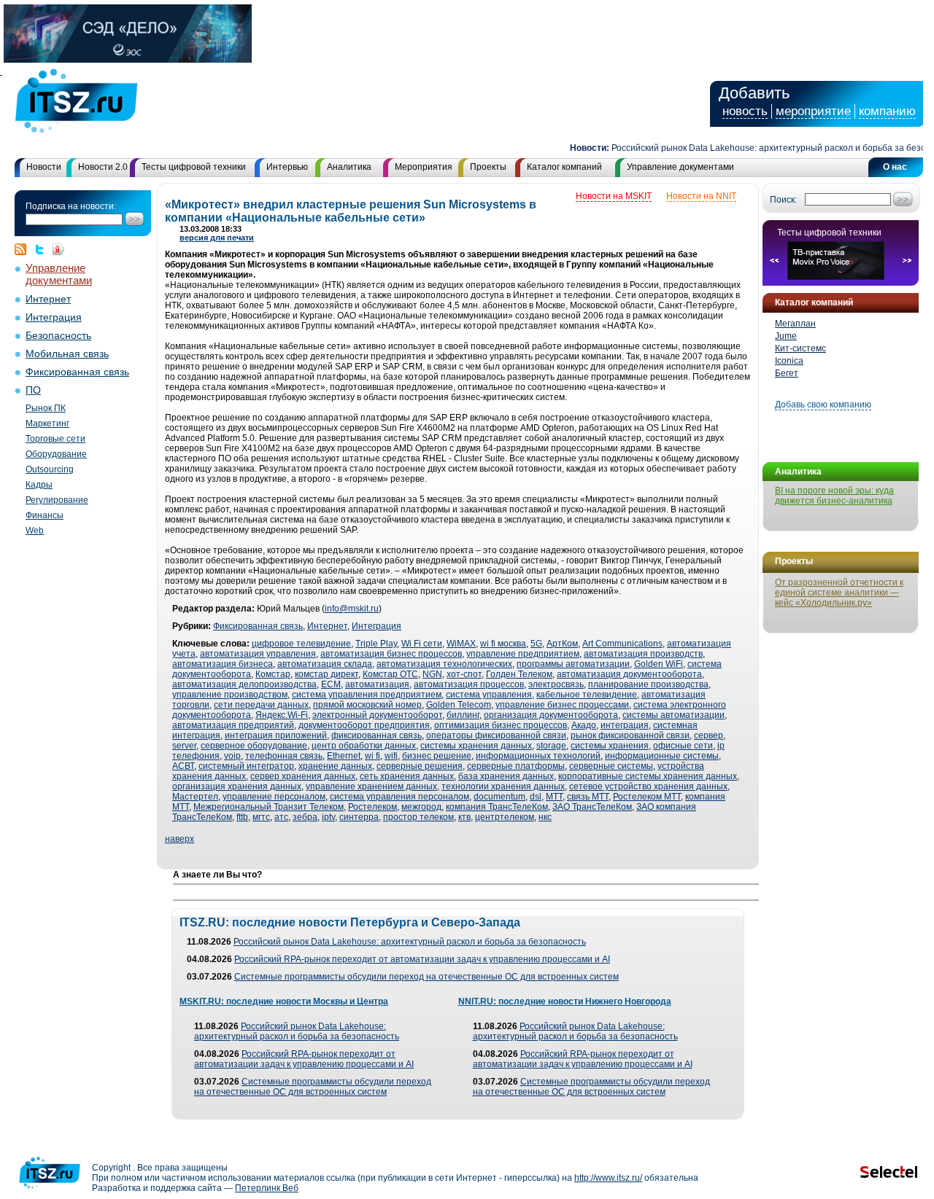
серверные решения (420, 766)
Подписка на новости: (71, 206)
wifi (391, 756)
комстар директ (326, 674)
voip (232, 756)
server (184, 746)
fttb (242, 817)
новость (745, 111)
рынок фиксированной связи (630, 735)
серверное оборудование (254, 746)
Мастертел (195, 797)
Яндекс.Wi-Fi (281, 715)
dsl (535, 797)
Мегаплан (795, 324)
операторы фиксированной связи (496, 735)
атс (281, 817)
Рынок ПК (46, 408)
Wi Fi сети (421, 643)
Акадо (583, 725)
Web (35, 531)
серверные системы (611, 766)
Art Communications (622, 643)
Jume (786, 336)
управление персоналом (274, 797)
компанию (887, 111)
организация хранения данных (236, 786)
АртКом (562, 643)
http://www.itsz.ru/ (608, 1178)
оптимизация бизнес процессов (500, 725)
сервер (708, 735)
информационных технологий (538, 756)
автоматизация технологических (444, 664)
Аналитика (349, 167)
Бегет (786, 373)
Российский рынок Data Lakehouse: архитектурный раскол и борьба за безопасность (410, 942)
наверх (179, 839)
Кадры (39, 485)
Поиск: (783, 200)
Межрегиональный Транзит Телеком (268, 807)
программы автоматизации (573, 664)
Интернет (48, 299)
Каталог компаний (564, 167)
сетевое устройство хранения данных (648, 786)
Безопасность (58, 335)
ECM (331, 684)
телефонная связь (284, 756)
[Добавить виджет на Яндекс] (58, 249)
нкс (545, 817)
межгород (421, 807)
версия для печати (217, 237)
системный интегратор (246, 766)
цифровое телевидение (301, 643)
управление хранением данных (371, 786)
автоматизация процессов (469, 684)
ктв (464, 817)
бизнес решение (436, 756)
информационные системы (662, 756)
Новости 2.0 (103, 167)
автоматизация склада (324, 664)
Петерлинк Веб (266, 1188)
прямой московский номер (367, 705)
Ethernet (343, 756)
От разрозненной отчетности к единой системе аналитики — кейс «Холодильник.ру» (839, 592)
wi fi (372, 756)
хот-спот (464, 674)
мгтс (261, 817)
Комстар (272, 674)
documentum (499, 797)
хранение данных (335, 766)
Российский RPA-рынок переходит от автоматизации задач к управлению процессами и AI (422, 959)
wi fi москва (503, 643)
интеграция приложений (276, 735)
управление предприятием (522, 654)
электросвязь (556, 684)
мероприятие (813, 111)
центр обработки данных (364, 746)
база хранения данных (506, 776)
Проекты (488, 167)
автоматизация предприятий (233, 725)
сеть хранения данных (407, 776)
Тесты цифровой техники (194, 167)
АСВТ (183, 766)
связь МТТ (588, 797)
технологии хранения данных (503, 786)
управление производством (229, 695)
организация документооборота (551, 715)
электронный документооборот (377, 715)
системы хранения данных (476, 746)
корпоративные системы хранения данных (647, 776)
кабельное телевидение (586, 695)
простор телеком (418, 817)
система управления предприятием (366, 695)
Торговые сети (55, 439)
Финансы (44, 515)
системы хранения (610, 746)
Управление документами (680, 167)
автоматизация (377, 684)
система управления (489, 695)
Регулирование (57, 500)
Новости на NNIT (701, 196)
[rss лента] (24, 249)
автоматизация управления (258, 654)
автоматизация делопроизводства (244, 684)
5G (536, 643)
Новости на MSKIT (614, 196)
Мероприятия (423, 167)
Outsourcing (50, 469)
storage (551, 746)
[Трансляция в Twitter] (43, 249)
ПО (33, 390)
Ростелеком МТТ (647, 797)
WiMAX (461, 643)
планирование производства (648, 684)
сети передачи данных (261, 705)
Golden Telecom (458, 705)
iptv (328, 817)
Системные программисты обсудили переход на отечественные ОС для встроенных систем (426, 977)
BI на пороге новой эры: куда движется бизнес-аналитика (834, 495)
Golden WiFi (658, 664)
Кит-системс (800, 348)
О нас (895, 167)
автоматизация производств (643, 654)
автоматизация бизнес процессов (391, 654)
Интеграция (54, 317)
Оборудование (56, 454)
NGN (432, 674)
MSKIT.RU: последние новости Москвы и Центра (284, 1001)
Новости (43, 167)
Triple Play (376, 643)
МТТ (554, 797)
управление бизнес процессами (562, 705)
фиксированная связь (376, 735)
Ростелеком (372, 807)
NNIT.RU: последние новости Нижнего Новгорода (564, 1001)
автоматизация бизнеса (222, 664)
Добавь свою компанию (823, 404)
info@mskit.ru (352, 609)
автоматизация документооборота (629, 674)
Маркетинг (47, 423)
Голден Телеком (519, 674)
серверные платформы (516, 766)
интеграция (625, 725)
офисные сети (683, 746)
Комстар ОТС (390, 674)
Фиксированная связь (77, 372)
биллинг (463, 715)
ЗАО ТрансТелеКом (592, 807)
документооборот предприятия (364, 725)
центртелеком (504, 817)
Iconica (789, 361)
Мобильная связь (67, 353)
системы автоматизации (673, 715)
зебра (305, 817)
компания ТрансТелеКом (497, 807)
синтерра (359, 817)
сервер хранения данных (302, 776)
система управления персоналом (399, 797)
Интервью (287, 167)
